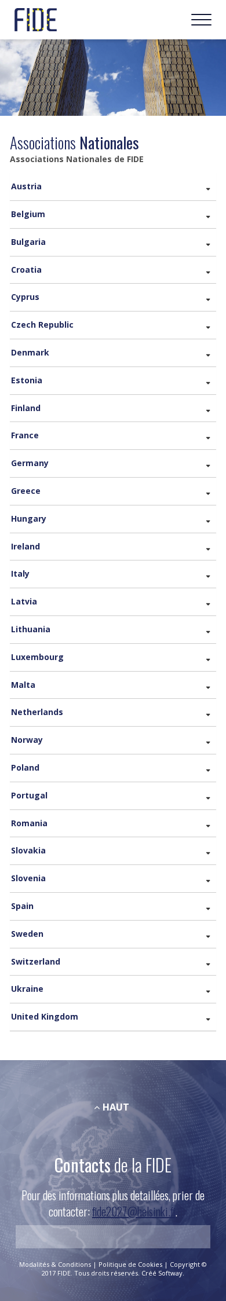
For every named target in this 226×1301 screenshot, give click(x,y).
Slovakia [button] (28, 850)
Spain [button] (22, 905)
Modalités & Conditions (56, 1264)
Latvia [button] (24, 601)
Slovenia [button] (28, 878)
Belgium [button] (28, 213)
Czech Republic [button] (42, 324)
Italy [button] (20, 573)
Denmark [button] (30, 352)
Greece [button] (26, 490)
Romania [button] (29, 823)
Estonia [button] (26, 380)
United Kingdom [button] (44, 1016)
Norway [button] (27, 739)
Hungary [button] (28, 518)
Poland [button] (25, 767)
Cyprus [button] (25, 296)
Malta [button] (23, 684)
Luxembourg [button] (37, 656)
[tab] (113, 187)
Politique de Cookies (131, 1264)
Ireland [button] (25, 546)
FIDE (35, 19)
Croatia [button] (26, 269)
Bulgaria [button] (28, 241)
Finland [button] (26, 407)
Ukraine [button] (27, 988)
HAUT (116, 1107)
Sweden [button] (27, 933)
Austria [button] (26, 186)
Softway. (171, 1273)
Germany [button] (30, 462)
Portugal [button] (29, 795)
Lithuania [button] (30, 629)
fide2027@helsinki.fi (133, 1211)
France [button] (25, 435)
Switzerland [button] (35, 961)
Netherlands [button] (37, 711)
